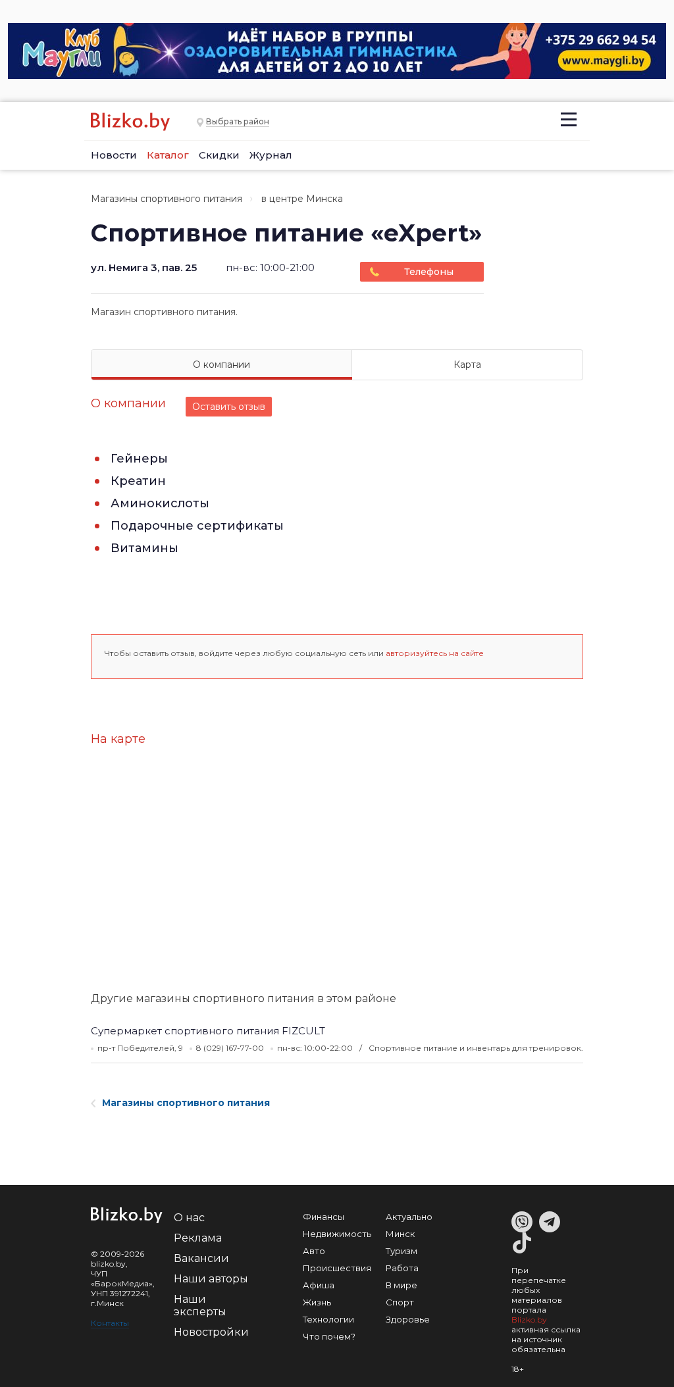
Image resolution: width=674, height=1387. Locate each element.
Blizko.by (529, 1319)
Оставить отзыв (228, 407)
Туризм (401, 1251)
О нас (189, 1217)
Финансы (323, 1216)
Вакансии (201, 1258)
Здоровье (408, 1319)
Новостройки (211, 1332)
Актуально (409, 1216)
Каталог (168, 155)
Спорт (400, 1302)
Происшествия (337, 1268)
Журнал (270, 155)
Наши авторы (211, 1279)
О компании (221, 364)
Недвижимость (337, 1233)
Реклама (198, 1238)
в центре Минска (302, 199)
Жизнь (317, 1302)
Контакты (110, 1323)
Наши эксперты (200, 1305)
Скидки (219, 155)
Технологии (328, 1319)
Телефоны (429, 272)
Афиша (318, 1285)
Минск (400, 1233)
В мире (401, 1285)
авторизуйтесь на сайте (435, 653)
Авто (314, 1251)
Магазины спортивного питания (166, 199)
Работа (402, 1268)
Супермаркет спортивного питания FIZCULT (208, 1030)
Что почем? (329, 1336)
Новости (114, 155)
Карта (467, 364)
